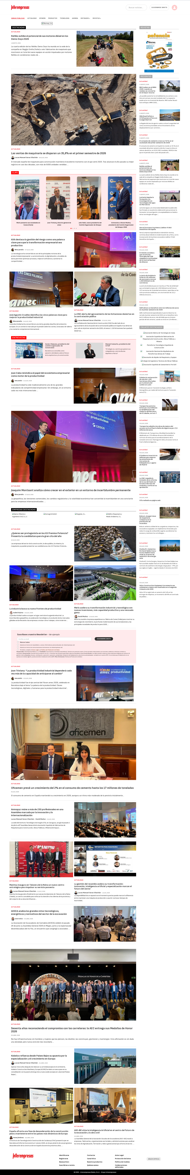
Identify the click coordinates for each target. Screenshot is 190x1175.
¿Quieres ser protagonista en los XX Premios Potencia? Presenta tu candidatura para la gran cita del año (39, 535)
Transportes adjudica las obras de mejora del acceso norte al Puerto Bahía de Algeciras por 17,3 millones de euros (158, 428)
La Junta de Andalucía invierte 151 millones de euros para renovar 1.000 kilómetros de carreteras (147, 279)
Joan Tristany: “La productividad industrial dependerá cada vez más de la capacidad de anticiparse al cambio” (41, 672)
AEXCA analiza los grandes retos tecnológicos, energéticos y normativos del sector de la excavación (39, 913)
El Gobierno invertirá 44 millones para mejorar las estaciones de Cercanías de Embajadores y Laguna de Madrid (148, 460)
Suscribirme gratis (104, 639)
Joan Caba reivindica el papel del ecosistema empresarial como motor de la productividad (40, 374)
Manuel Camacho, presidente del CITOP (117, 345)
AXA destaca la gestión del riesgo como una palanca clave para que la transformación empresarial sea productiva (38, 242)
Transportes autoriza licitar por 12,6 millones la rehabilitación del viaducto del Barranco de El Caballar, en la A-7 (148, 409)
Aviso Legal (35, 650)
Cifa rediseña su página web (149, 500)
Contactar (91, 1155)
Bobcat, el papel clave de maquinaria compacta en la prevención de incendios (147, 520)
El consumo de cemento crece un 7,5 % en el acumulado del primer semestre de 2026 (156, 142)
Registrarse (63, 1159)
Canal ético (91, 1159)
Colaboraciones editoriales (121, 1166)
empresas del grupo (116, 653)
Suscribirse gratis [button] (159, 7)
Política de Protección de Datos (50, 650)
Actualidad (32, 18)
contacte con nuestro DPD (101, 655)
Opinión (42, 18)
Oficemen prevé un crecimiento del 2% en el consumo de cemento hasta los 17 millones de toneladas (72, 788)
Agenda (75, 18)
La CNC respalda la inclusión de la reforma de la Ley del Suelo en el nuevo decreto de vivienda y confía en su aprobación (148, 483)
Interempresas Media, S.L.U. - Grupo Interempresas (98, 1172)
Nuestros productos (94, 1162)
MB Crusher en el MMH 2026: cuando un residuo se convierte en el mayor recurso (147, 90)
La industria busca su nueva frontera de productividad (35, 608)
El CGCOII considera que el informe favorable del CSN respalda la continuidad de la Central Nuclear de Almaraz (148, 257)
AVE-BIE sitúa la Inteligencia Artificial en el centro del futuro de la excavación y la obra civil (104, 1131)
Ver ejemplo (54, 634)
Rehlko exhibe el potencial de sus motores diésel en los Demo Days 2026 (147, 169)
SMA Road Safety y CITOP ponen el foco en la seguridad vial (148, 118)
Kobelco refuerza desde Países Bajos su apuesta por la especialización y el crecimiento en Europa (39, 1057)
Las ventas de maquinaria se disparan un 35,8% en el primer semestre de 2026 (58, 153)
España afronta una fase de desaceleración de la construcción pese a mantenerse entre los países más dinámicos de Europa (38, 1132)
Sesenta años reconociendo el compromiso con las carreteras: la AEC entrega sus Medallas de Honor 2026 (72, 1030)
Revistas (96, 18)
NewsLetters (64, 1162)
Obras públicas (18, 18)
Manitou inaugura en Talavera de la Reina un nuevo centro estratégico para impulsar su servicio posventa (36, 886)
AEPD (53, 657)
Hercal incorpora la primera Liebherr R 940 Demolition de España (155, 229)
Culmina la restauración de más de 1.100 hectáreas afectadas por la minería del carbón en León (148, 381)
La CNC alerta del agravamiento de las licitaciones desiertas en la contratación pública (104, 315)
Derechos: (28, 655)
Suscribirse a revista (67, 1165)
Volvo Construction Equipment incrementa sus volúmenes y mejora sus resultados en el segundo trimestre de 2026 (158, 587)
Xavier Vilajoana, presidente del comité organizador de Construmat (57, 346)
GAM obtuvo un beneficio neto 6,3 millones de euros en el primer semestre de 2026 (159, 309)
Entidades (85, 18)
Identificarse (64, 1155)
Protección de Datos (123, 1159)
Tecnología (64, 18)
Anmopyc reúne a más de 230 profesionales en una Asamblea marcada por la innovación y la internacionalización (37, 812)
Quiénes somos (92, 1165)
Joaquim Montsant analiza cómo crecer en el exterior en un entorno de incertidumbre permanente (71, 490)
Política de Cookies (122, 1162)
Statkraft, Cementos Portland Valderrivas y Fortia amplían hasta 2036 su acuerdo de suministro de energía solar (147, 553)
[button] (131, 203)
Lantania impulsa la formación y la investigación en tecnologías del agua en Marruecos (147, 201)
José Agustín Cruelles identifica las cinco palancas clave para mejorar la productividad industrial (38, 316)
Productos (52, 18)
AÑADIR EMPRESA (153, 1159)
